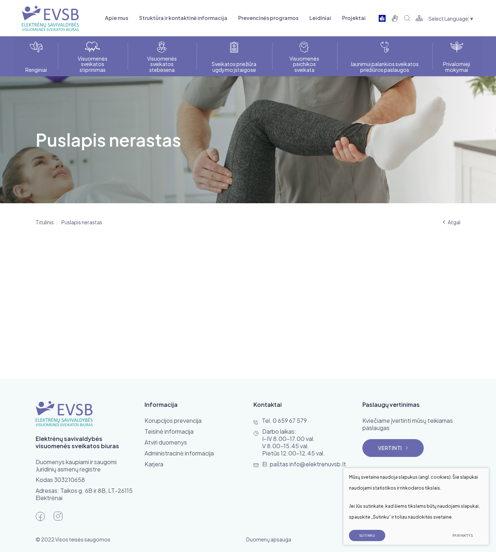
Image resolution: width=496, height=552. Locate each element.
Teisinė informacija (169, 431)
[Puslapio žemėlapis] (419, 18)
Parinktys (462, 535)
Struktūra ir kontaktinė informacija (183, 18)
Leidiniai (320, 18)
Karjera (154, 464)
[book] (382, 18)
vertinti (390, 448)
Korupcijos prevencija (173, 420)
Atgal (454, 222)
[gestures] (394, 18)
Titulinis (45, 222)
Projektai (354, 18)
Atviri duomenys (166, 442)
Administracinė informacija (179, 453)
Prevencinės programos (268, 18)
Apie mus (116, 18)
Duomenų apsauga (268, 539)
